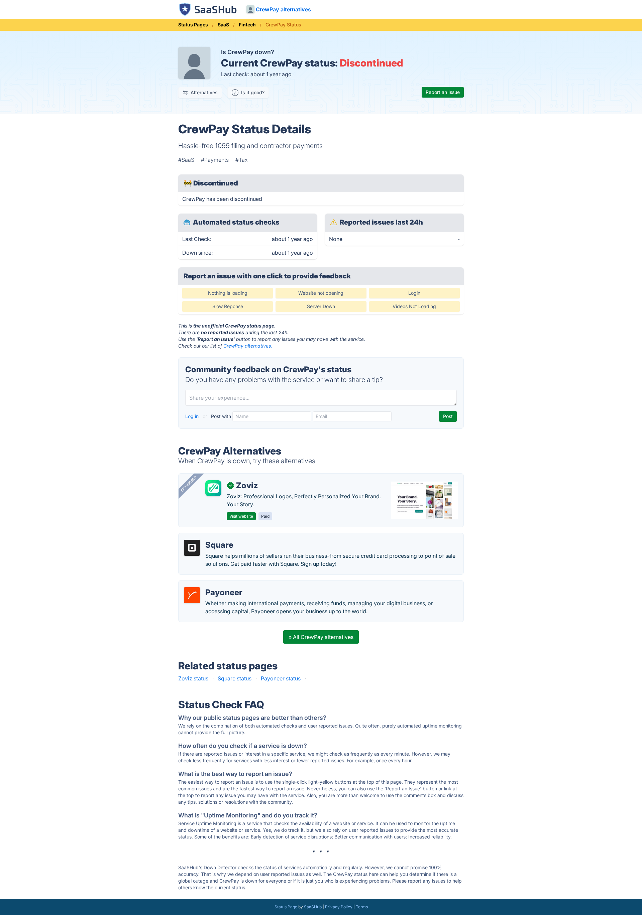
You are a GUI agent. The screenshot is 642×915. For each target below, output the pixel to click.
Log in (192, 416)
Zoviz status (193, 678)
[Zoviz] (213, 488)
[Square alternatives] (192, 548)
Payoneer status (281, 678)
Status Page (286, 906)
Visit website (241, 516)
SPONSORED (188, 483)
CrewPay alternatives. (247, 346)
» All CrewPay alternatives (321, 637)
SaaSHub (313, 906)
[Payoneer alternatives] (192, 595)
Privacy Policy (338, 906)
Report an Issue (443, 92)
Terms (362, 906)
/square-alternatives (209, 537)
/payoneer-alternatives (212, 584)
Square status (234, 678)
